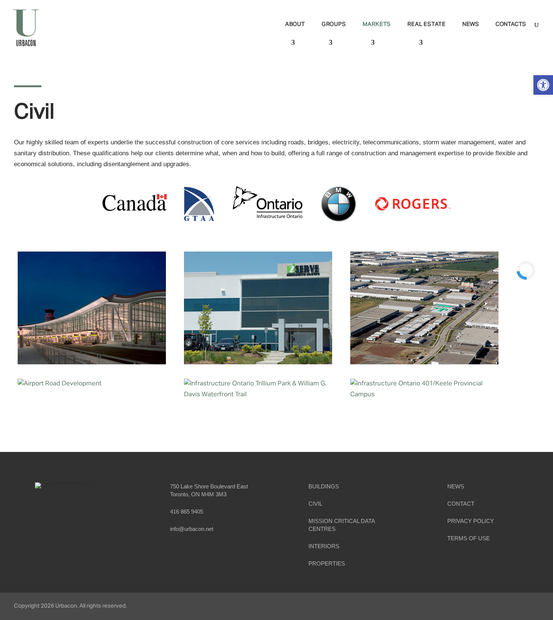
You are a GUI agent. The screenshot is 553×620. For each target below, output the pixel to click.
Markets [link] (377, 24)
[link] (543, 85)
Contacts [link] (510, 24)
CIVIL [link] (315, 503)
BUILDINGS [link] (323, 486)
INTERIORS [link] (323, 546)
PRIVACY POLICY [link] (470, 521)
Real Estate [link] (426, 24)
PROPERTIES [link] (326, 563)
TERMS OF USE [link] (468, 538)
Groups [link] (334, 24)
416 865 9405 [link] (186, 511)
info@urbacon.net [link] (191, 529)
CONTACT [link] (460, 503)
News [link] (470, 24)
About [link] (295, 24)
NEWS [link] (455, 486)
